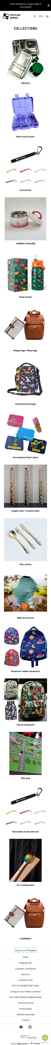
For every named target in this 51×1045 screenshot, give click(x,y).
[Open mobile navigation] (47, 16)
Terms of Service (25, 1003)
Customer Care (26, 980)
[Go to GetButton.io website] (45, 1042)
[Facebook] (21, 1027)
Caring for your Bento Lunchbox (25, 991)
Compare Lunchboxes (25, 968)
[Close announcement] (49, 5)
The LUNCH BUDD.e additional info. (25, 997)
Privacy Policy (25, 1008)
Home (25, 957)
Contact (25, 1020)
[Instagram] (29, 1027)
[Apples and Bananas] (14, 16)
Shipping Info (25, 962)
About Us (25, 974)
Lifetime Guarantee (26, 1014)
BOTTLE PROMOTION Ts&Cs (25, 985)
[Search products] (34, 16)
